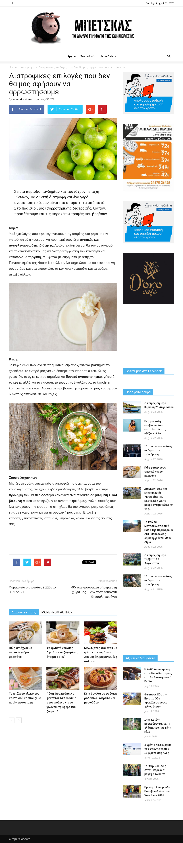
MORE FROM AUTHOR (57, 612)
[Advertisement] (63, 539)
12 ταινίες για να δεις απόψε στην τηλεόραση (158, 450)
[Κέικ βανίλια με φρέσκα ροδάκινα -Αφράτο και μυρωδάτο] (100, 678)
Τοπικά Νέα (88, 56)
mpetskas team (23, 99)
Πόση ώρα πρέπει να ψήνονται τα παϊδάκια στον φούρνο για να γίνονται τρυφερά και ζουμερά (61, 702)
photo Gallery (108, 56)
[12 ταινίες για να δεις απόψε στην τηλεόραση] (132, 450)
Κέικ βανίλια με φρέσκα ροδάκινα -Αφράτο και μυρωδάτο (100, 698)
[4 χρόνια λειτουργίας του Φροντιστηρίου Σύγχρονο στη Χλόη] (132, 749)
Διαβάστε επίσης (24, 612)
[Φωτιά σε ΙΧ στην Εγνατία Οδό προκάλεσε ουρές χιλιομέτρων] (132, 699)
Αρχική (72, 56)
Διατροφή (27, 67)
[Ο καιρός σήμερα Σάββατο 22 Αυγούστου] (132, 559)
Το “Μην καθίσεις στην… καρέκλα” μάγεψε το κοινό (155, 770)
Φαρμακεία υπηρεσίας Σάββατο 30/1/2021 (32, 589)
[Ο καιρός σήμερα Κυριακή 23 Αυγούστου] (132, 407)
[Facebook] (12, 3)
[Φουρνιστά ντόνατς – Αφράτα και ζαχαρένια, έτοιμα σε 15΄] (62, 632)
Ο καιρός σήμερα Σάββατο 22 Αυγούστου (155, 559)
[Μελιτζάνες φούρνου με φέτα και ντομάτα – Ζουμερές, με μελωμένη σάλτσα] (100, 632)
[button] (168, 56)
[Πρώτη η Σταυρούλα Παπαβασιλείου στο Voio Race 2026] (132, 791)
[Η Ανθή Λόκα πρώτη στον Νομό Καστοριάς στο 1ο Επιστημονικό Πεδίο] (132, 673)
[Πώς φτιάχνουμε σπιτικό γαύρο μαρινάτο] (25, 632)
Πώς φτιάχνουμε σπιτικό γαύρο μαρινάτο (20, 652)
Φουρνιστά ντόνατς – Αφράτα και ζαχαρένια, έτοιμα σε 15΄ (62, 652)
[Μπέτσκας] (91, 28)
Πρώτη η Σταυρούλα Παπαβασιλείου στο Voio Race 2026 (157, 791)
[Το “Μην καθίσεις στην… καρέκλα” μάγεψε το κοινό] (132, 770)
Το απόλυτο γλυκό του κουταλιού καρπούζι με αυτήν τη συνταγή (25, 698)
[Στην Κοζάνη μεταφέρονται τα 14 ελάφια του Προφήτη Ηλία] (132, 724)
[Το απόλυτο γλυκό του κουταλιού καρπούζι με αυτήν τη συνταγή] (25, 678)
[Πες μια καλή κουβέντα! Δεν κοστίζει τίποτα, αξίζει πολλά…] (132, 425)
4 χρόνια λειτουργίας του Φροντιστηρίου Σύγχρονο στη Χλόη (157, 749)
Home (13, 67)
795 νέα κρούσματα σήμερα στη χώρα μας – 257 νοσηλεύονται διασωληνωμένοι (93, 592)
